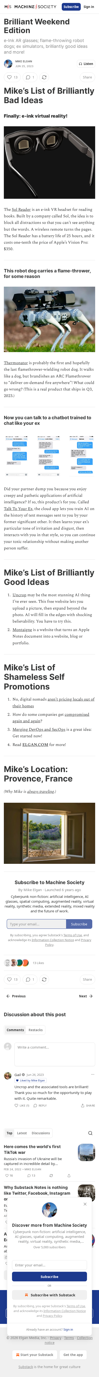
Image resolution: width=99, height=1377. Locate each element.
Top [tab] (9, 1133)
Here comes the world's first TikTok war (32, 1149)
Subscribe (71, 7)
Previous (18, 996)
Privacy (55, 1337)
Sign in (89, 7)
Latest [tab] (22, 1133)
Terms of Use (76, 1306)
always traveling (40, 791)
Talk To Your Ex (18, 509)
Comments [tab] (15, 1030)
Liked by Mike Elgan (32, 1080)
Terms (69, 1337)
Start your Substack (36, 1354)
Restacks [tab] (36, 1030)
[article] (49, 1161)
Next (83, 996)
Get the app (73, 1354)
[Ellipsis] (93, 1074)
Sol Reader (21, 209)
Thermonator (16, 363)
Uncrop (19, 595)
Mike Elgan (23, 61)
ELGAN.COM (35, 745)
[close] (85, 1204)
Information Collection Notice (64, 1311)
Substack (26, 1366)
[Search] (90, 1133)
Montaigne (22, 630)
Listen (88, 64)
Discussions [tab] (41, 1133)
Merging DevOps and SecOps (38, 729)
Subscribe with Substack (53, 1294)
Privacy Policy (52, 1315)
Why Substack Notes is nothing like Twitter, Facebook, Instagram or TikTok (37, 1193)
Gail (17, 1074)
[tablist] (24, 1030)
